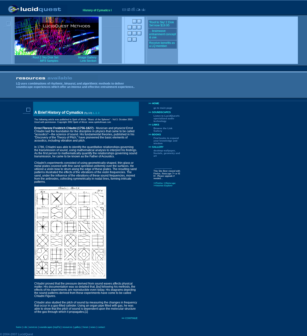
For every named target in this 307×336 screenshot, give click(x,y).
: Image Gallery (86, 57)
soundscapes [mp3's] (50, 327)
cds (25, 327)
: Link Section (87, 61)
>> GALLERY (156, 147)
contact (101, 327)
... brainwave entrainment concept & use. (162, 34)
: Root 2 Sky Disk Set (44, 57)
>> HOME (153, 103)
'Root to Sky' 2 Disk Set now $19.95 (161, 24)
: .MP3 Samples (48, 61)
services (33, 327)
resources (67, 327)
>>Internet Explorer (163, 185)
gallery (77, 327)
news (93, 327)
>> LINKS (153, 124)
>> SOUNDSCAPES (159, 112)
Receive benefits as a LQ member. (162, 44)
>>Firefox (159, 183)
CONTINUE (131, 318)
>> (123, 318)
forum (86, 327)
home (19, 327)
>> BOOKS (154, 134)
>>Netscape (170, 183)
